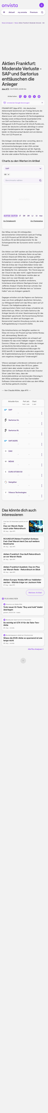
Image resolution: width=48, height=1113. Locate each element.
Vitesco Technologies (17, 492)
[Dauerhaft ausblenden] (42, 102)
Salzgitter (13, 482)
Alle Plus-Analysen (35, 649)
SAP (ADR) (13, 441)
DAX (10, 451)
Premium (34, 12)
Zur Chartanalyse (37, 221)
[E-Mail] (39, 97)
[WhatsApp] (29, 97)
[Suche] (42, 12)
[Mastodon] (20, 97)
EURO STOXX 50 (15, 472)
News (16, 23)
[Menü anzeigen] (4, 12)
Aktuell (12, 12)
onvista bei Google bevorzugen (18, 103)
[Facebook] (25, 97)
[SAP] (6, 410)
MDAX (11, 461)
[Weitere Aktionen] (41, 413)
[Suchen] (40, 180)
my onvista (22, 12)
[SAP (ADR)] (6, 441)
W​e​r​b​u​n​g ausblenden (31, 40)
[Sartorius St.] (6, 430)
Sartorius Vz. (14, 420)
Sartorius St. (14, 430)
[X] (34, 97)
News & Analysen (7, 23)
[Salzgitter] (6, 482)
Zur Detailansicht (9, 221)
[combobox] (23, 180)
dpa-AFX (5, 89)
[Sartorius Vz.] (6, 420)
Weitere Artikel (35, 592)
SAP (10, 410)
